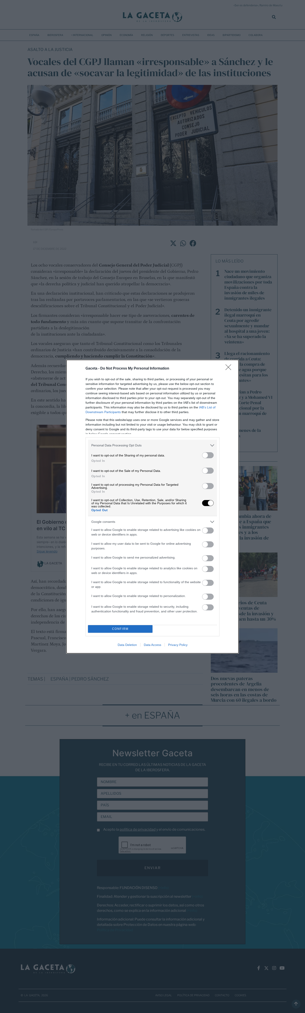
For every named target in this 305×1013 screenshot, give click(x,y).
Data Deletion (127, 645)
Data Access (152, 645)
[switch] (208, 455)
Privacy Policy (178, 645)
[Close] (230, 368)
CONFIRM (120, 628)
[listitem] (152, 445)
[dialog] (152, 506)
